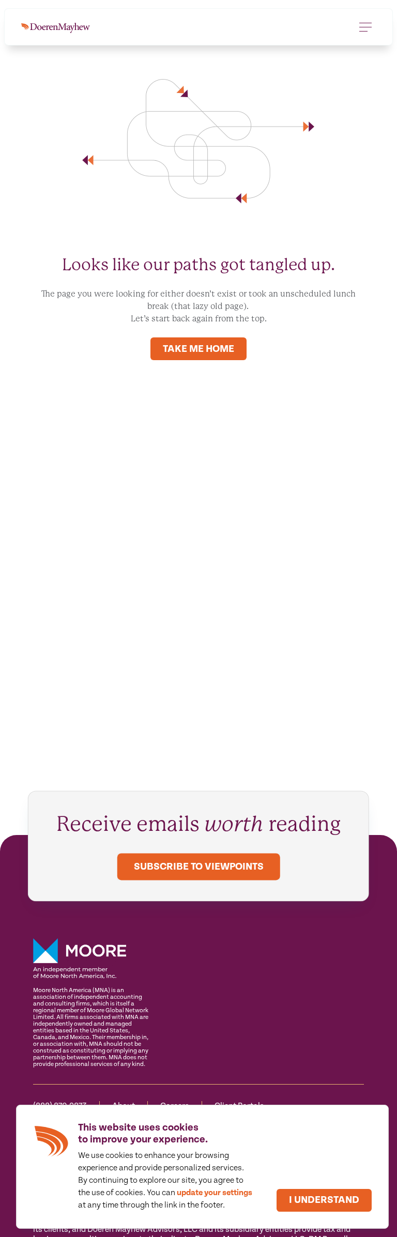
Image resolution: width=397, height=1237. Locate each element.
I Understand (324, 1200)
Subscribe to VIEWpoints (199, 867)
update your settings (214, 1193)
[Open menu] (365, 27)
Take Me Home (198, 349)
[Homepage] (55, 27)
